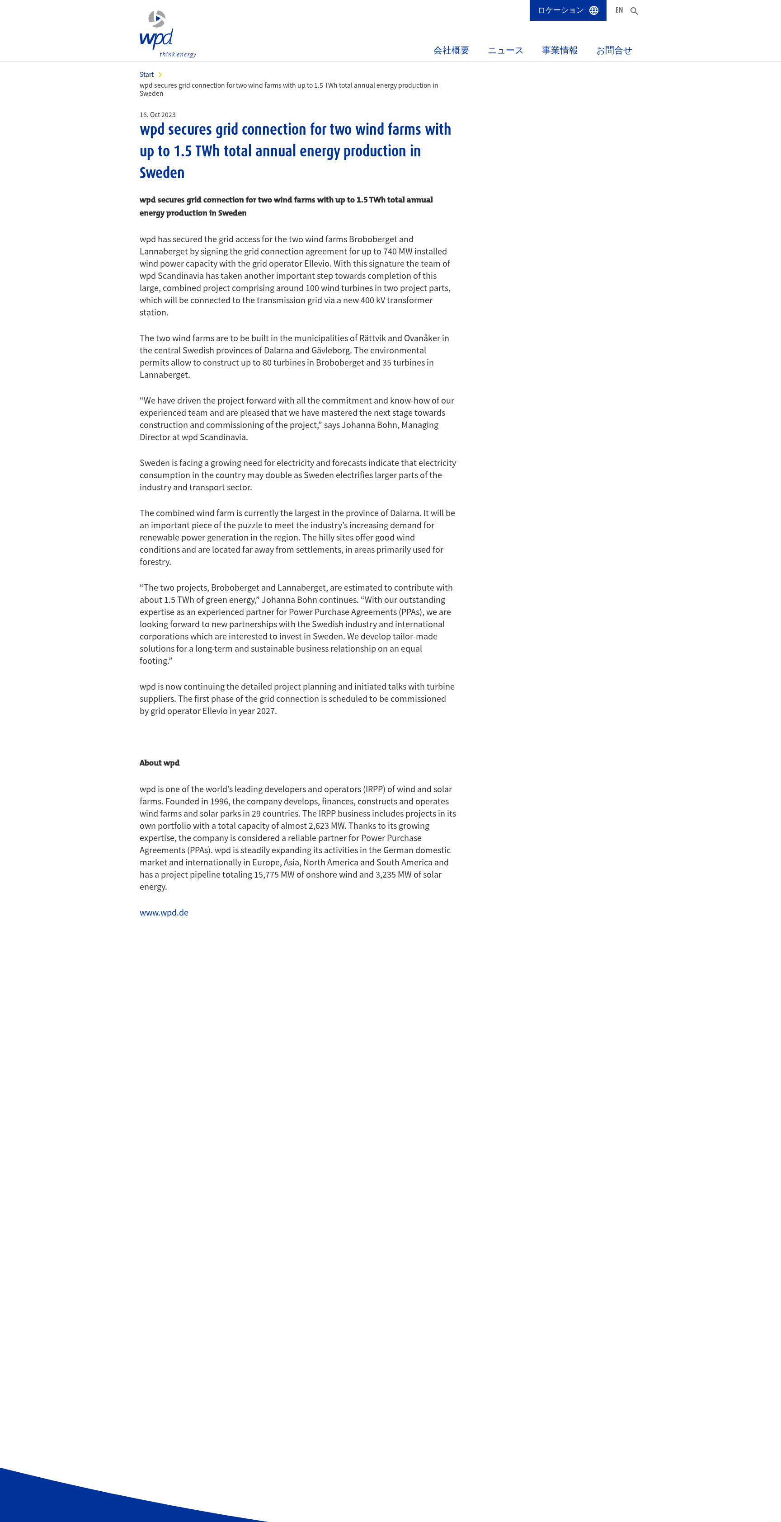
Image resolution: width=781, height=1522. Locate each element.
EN (619, 10)
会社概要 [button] (451, 50)
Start (147, 74)
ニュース (506, 50)
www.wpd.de (164, 912)
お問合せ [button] (614, 50)
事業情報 (560, 50)
